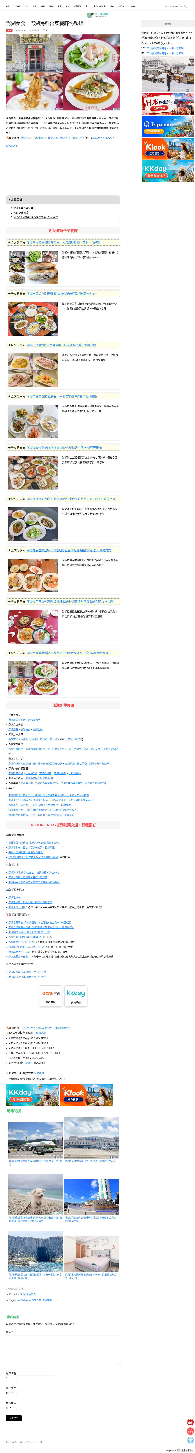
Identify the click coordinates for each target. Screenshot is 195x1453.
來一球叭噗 (20, 30)
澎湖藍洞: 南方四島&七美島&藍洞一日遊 (30, 937)
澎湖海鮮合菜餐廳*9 (72, 783)
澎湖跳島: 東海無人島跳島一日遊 (26, 947)
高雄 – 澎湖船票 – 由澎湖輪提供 (25, 852)
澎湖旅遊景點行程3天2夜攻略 (24, 720)
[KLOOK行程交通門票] (86, 1093)
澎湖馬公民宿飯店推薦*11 (39, 778)
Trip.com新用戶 (62, 1028)
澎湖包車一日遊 (16, 907)
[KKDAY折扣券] (32, 1093)
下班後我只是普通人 (158, 48)
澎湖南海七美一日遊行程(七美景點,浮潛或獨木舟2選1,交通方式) (42, 810)
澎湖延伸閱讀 (21, 212)
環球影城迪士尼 (80, 6)
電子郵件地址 (11, 1390)
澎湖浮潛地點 (15, 749)
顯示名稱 (11, 1376)
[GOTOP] (190, 1439)
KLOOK (96, 138)
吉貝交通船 (75, 773)
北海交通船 (31, 773)
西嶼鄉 (34, 739)
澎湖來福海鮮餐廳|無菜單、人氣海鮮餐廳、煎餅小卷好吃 (63, 242)
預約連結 (50, 1002)
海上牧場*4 (75, 749)
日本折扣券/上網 (99, 6)
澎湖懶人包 (35, 1300)
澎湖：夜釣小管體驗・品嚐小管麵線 (27, 877)
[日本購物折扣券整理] (168, 104)
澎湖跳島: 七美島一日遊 (21, 942)
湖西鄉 (24, 739)
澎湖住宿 (77, 138)
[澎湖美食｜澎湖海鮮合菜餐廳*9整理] (63, 71)
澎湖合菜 (23, 1300)
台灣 (8, 6)
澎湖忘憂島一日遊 (18, 956)
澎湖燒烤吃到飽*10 (95, 783)
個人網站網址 (11, 1405)
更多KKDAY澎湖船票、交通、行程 (27, 977)
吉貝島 (53, 739)
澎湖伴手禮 (27, 783)
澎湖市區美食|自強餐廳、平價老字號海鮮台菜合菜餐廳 (62, 396)
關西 (51, 6)
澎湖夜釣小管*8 (92, 749)
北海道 (17, 6)
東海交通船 (45, 773)
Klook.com (12, 145)
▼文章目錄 (15, 199)
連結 (28, 1062)
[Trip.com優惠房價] (168, 126)
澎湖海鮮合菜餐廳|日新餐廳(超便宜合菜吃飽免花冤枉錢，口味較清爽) (71, 499)
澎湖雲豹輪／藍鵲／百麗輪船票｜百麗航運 (31, 847)
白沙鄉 (43, 739)
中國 (59, 6)
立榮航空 (70, 763)
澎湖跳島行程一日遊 (19, 952)
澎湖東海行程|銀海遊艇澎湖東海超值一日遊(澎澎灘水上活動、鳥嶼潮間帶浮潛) (50, 800)
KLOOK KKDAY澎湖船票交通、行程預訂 (36, 217)
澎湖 (9, 30)
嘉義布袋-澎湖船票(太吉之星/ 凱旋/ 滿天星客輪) (33, 842)
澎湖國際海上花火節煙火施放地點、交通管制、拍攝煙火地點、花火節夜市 (48, 795)
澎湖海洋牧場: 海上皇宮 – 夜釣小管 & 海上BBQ (33, 872)
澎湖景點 (53, 138)
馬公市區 (13, 739)
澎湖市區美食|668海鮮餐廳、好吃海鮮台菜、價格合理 (61, 345)
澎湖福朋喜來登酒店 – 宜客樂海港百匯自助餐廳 (34, 882)
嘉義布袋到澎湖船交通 (50, 763)
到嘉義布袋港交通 (99, 763)
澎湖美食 (65, 138)
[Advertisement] (63, 172)
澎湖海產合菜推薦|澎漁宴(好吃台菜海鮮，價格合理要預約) (64, 448)
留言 (9, 1332)
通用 (112, 6)
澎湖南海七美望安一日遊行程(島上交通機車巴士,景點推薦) (39, 805)
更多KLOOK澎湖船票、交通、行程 (27, 972)
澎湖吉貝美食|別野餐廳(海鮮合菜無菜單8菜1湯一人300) (62, 294)
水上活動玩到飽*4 (57, 749)
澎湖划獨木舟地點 (35, 749)
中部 (43, 6)
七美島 (69, 739)
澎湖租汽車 (14, 897)
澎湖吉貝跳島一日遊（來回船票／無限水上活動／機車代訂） (41, 927)
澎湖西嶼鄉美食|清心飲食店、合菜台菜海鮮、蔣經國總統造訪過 (68, 653)
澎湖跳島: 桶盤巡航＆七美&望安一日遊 (29, 932)
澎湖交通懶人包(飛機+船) (22, 763)
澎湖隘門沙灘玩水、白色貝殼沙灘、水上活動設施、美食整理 (41, 815)
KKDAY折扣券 (44, 1028)
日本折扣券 (27, 1028)
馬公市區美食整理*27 (46, 783)
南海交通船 (60, 773)
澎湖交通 (26, 138)
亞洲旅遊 (132, 6)
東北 (26, 6)
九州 (68, 6)
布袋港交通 (40, 138)
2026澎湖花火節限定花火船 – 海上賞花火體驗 (33, 857)
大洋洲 (121, 6)
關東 (34, 6)
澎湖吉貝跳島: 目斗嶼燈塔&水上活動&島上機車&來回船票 (39, 922)
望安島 (78, 739)
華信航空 (82, 763)
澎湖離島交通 (15, 773)
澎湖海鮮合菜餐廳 (23, 208)
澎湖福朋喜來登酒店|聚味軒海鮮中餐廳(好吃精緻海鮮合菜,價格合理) (70, 601)
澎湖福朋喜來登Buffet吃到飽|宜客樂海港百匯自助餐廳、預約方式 (69, 550)
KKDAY (107, 138)
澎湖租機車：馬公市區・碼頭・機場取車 (30, 902)
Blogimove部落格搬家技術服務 (179, 1450)
